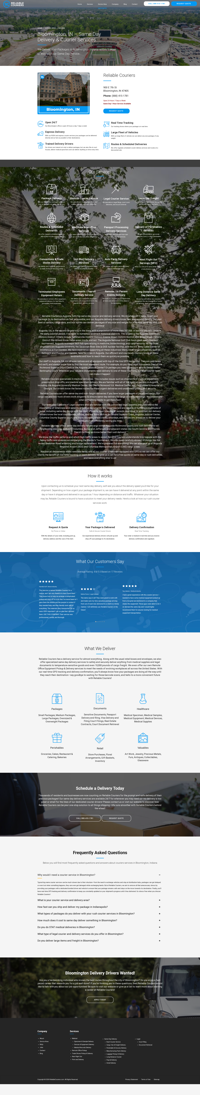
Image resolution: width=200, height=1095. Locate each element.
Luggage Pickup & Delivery (115, 1054)
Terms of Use (145, 1079)
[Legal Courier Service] (116, 189)
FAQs (41, 1044)
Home (80, 4)
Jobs (41, 1047)
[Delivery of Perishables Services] (148, 218)
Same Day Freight (148, 198)
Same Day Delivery (110, 1039)
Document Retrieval (145, 1045)
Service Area (102, 4)
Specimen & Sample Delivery (84, 1041)
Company (115, 4)
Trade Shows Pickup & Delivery (82, 1053)
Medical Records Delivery (82, 1047)
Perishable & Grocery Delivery (116, 1048)
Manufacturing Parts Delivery (116, 1051)
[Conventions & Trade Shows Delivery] (52, 250)
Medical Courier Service (84, 198)
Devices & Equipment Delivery (84, 1044)
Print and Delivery (78, 1059)
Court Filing (142, 1042)
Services (90, 4)
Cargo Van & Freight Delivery (116, 1045)
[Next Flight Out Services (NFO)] (148, 250)
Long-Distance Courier (114, 1057)
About (42, 1038)
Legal (138, 1039)
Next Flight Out (77, 1056)
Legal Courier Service (116, 198)
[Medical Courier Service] (84, 189)
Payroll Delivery (112, 1060)
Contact (134, 4)
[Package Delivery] (52, 189)
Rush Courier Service (114, 1042)
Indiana (61, 28)
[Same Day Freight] (148, 189)
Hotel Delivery (111, 1063)
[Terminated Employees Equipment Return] (52, 282)
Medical (74, 1038)
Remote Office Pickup (79, 1050)
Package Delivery (51, 198)
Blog (125, 4)
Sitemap (156, 1079)
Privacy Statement (131, 1079)
